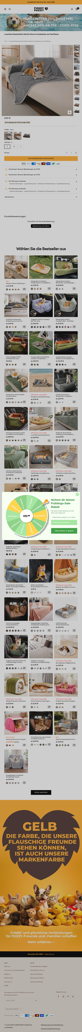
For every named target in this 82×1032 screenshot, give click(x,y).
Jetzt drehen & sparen (64, 531)
